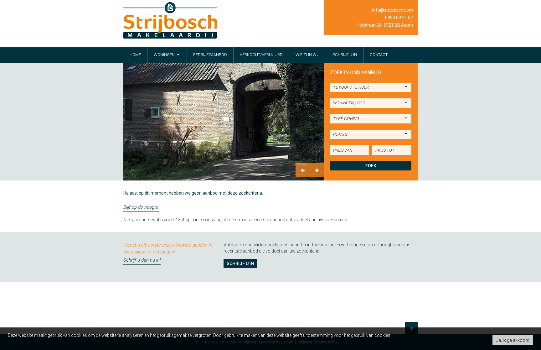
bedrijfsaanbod (210, 54)
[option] (223, 121)
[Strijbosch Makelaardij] (170, 20)
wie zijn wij (308, 54)
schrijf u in (344, 54)
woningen (165, 54)
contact (379, 54)
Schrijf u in (240, 263)
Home (135, 54)
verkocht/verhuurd (261, 54)
